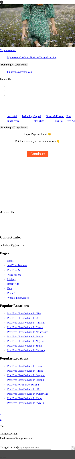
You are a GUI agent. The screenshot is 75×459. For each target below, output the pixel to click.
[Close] (1, 443)
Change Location (47, 57)
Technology (28, 116)
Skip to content (8, 50)
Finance (50, 116)
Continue (37, 154)
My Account (13, 57)
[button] (1, 2)
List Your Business (29, 57)
